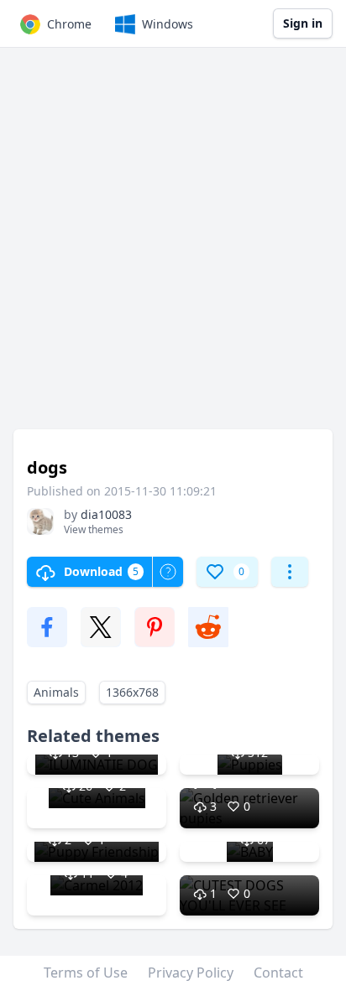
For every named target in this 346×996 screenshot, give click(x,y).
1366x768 (132, 692)
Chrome (69, 24)
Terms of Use (86, 972)
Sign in (302, 23)
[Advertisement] (173, 246)
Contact (278, 972)
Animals (56, 692)
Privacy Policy (190, 972)
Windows (167, 24)
